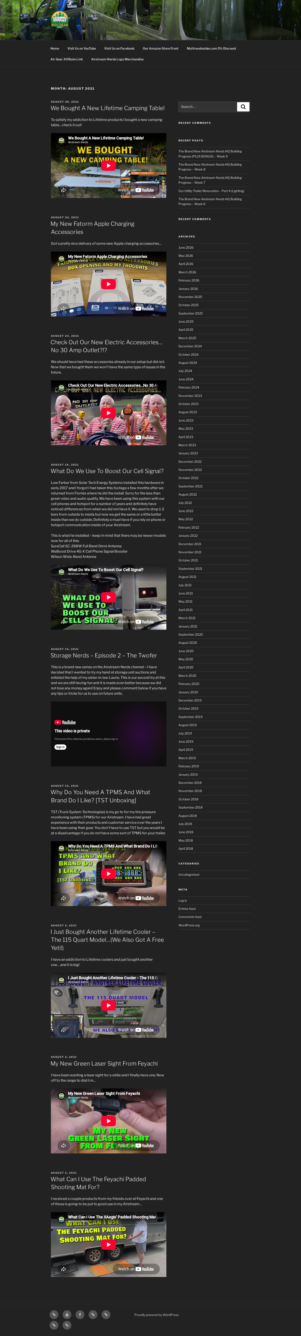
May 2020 (185, 659)
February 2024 (188, 387)
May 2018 (185, 840)
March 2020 (187, 675)
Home (54, 48)
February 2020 (188, 684)
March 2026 (187, 272)
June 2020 (186, 651)
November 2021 (190, 552)
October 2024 (188, 354)
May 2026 (185, 255)
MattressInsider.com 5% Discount (211, 48)
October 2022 (188, 478)
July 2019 (185, 733)
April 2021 (185, 610)
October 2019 (188, 708)
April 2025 (185, 329)
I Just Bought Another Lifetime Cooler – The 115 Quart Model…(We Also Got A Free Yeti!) (107, 939)
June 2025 (185, 321)
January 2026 (188, 289)
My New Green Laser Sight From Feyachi (104, 1063)
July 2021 (185, 585)
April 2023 (185, 437)
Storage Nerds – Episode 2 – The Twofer (103, 655)
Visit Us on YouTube (81, 48)
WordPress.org (189, 925)
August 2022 (187, 494)
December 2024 (190, 346)
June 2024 (185, 379)
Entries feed (186, 908)
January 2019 (188, 774)
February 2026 (188, 280)
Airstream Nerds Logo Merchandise (117, 59)
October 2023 (188, 404)
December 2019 (190, 700)
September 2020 (190, 634)
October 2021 (188, 560)
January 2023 (188, 453)
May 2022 (185, 519)
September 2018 (190, 807)
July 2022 (185, 503)
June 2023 (185, 420)
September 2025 (190, 313)
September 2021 (190, 568)
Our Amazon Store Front (160, 48)
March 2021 (187, 618)
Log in (182, 900)
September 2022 (190, 486)
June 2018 (185, 832)
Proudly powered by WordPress (156, 1315)
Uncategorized (188, 874)
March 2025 (187, 338)
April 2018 (185, 848)
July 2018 (185, 824)
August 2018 (187, 816)
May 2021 (185, 601)
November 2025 (190, 297)
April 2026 (185, 264)
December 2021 (189, 544)
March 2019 (187, 758)
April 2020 (185, 667)
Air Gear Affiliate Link (66, 59)
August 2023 (187, 412)
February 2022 (188, 527)
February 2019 (188, 766)
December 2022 (190, 461)
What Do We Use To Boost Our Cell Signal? (107, 471)
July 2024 (185, 371)
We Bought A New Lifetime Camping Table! (107, 108)
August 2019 (187, 725)
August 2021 (187, 577)
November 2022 (190, 470)
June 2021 (185, 593)
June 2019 (185, 741)
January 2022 (188, 535)
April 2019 (185, 749)
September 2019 (190, 717)
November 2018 (190, 791)
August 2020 (187, 642)
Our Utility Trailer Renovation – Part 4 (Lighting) (211, 191)
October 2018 (188, 799)
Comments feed (189, 917)
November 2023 (190, 396)
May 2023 (185, 428)
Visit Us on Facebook (119, 48)
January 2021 (187, 626)
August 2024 (187, 363)
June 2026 (185, 247)
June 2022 (185, 511)
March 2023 (187, 445)
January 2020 (188, 692)
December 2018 (190, 783)
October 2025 (188, 305)
